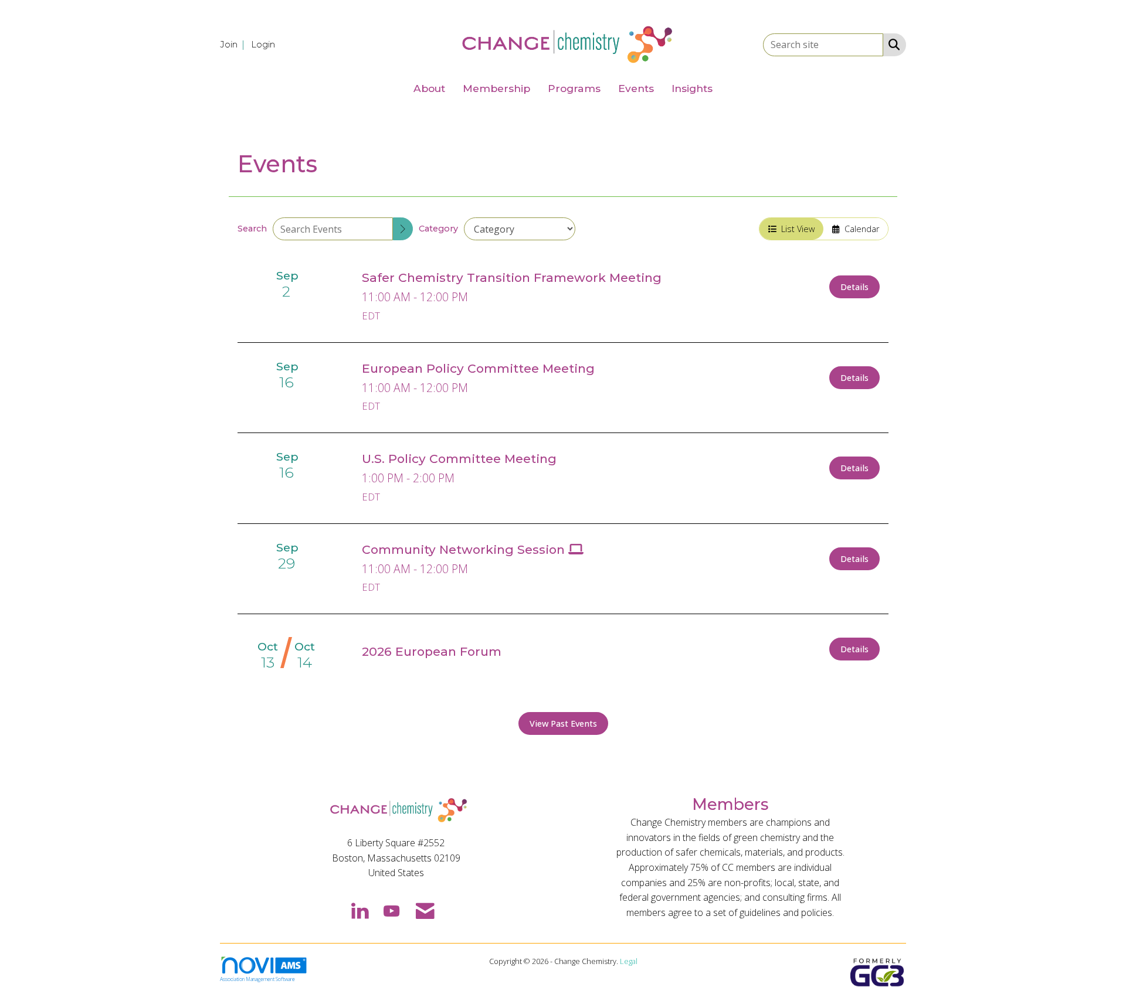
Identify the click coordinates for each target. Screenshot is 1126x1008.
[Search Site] (891, 44)
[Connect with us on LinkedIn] (359, 910)
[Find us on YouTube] (391, 910)
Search (252, 228)
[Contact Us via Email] (425, 910)
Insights (692, 88)
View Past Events (563, 723)
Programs (574, 88)
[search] (403, 228)
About (429, 88)
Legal (628, 961)
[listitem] (234, 44)
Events (636, 88)
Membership (496, 88)
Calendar (859, 228)
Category (438, 228)
